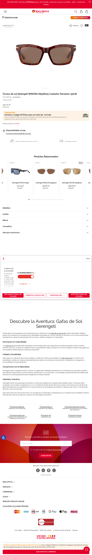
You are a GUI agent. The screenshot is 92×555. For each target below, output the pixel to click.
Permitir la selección (35, 295)
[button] (76, 11)
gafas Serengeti (66, 358)
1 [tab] (28, 199)
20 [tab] (63, 199)
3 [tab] (32, 199)
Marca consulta (80, 18)
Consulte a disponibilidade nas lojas (18, 133)
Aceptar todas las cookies (79, 295)
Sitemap (75, 530)
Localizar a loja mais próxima (15, 506)
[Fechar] (90, 2)
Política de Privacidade (55, 450)
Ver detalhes (16, 97)
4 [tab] (34, 199)
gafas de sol (9, 346)
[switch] (30, 276)
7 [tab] (39, 199)
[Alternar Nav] (5, 11)
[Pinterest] (48, 470)
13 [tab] (50, 199)
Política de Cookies (45, 530)
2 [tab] (30, 199)
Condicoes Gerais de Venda (61, 530)
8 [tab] (41, 199)
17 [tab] (57, 199)
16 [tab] (55, 199)
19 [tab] (61, 199)
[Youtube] (43, 470)
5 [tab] (36, 199)
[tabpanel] (46, 178)
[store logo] (40, 11)
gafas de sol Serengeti (58, 333)
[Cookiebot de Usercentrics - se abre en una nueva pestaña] (80, 258)
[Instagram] (54, 470)
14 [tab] (52, 199)
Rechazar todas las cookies (13, 295)
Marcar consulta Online (13, 501)
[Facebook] (38, 470)
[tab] (46, 208)
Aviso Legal (18, 530)
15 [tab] (54, 199)
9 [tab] (43, 199)
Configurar (23, 284)
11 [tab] (46, 199)
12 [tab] (48, 199)
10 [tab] (45, 199)
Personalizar (56, 295)
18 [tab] (59, 199)
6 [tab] (37, 199)
